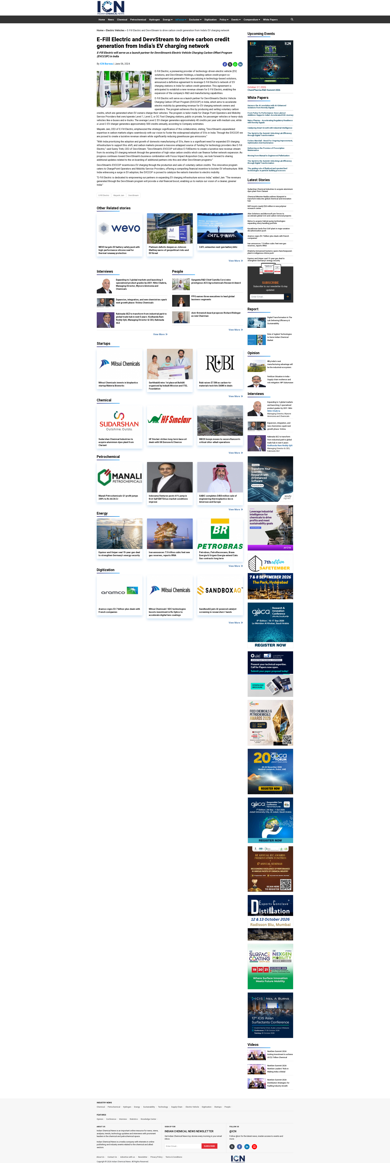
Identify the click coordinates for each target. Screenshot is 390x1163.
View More (235, 260)
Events (235, 19)
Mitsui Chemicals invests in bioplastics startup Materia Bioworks (118, 384)
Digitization (210, 19)
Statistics (134, 1119)
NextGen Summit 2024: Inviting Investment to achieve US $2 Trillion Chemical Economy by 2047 (280, 1054)
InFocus (180, 19)
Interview (123, 1119)
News (111, 19)
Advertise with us (127, 1157)
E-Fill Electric (104, 195)
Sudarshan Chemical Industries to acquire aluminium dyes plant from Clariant (116, 442)
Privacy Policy (156, 1157)
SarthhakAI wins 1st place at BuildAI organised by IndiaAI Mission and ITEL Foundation (168, 385)
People (177, 271)
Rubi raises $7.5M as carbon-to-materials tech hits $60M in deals (215, 384)
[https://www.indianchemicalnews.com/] (246, 1158)
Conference (111, 1119)
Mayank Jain (118, 195)
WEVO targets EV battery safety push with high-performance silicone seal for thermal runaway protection (119, 250)
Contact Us (112, 1157)
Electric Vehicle (192, 1107)
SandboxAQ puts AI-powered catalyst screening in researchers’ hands (217, 610)
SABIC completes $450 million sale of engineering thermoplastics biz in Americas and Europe (218, 499)
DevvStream (133, 195)
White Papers (270, 19)
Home (102, 19)
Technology (163, 1107)
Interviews (105, 271)
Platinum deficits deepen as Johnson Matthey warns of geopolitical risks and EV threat (169, 250)
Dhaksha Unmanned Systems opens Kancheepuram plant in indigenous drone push (270, 252)
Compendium (251, 19)
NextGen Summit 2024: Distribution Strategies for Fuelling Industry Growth (278, 1083)
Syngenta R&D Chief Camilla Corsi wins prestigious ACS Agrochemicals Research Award (216, 281)
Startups (218, 1107)
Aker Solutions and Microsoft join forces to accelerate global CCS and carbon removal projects (269, 215)
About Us (100, 1157)
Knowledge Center (148, 1119)
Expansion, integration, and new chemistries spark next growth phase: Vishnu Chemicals (141, 301)
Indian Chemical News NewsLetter (189, 1131)
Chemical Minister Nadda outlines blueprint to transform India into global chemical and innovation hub (269, 199)
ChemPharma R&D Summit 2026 (264, 88)
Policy (223, 19)
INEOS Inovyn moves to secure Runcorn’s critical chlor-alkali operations (219, 440)
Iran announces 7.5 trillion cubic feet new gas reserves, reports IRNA (169, 554)
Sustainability (149, 1107)
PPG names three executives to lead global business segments (213, 298)
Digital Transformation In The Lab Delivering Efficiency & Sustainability (279, 320)
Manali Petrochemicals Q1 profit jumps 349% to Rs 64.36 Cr (118, 497)
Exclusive (194, 19)
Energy (167, 19)
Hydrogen (154, 19)
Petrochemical (138, 19)
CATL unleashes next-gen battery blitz (218, 247)
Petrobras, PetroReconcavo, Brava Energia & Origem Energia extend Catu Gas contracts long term (218, 555)
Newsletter (142, 1157)
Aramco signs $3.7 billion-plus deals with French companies (119, 610)
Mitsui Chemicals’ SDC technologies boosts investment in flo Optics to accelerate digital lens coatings (167, 612)
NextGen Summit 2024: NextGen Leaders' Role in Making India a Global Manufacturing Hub (278, 1069)
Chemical (122, 19)
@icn (232, 1131)
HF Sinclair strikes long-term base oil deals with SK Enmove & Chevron (168, 440)
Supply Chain (177, 1107)
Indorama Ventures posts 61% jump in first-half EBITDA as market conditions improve (168, 499)
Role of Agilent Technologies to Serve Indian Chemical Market (279, 337)
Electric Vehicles (115, 30)
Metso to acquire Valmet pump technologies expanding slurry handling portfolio (266, 222)
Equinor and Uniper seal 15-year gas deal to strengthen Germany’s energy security (119, 554)
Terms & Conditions (174, 1157)
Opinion (100, 1119)
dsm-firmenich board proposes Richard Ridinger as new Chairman (216, 314)
